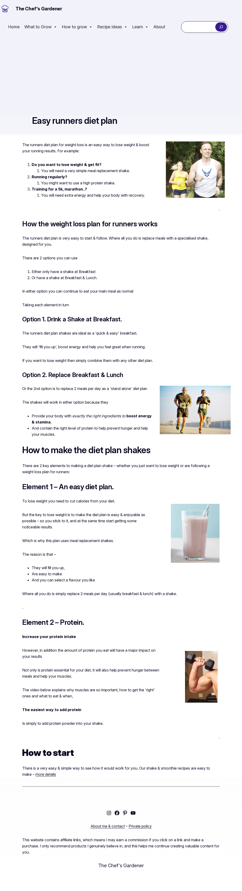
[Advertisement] (121, 76)
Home (14, 26)
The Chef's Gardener (39, 9)
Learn (137, 26)
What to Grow (38, 26)
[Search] (221, 27)
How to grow (74, 26)
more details (45, 774)
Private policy (140, 826)
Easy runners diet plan (74, 121)
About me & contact (108, 826)
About (159, 26)
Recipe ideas (109, 26)
